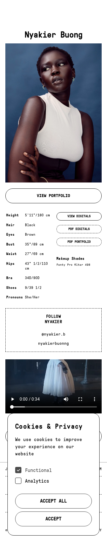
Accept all (53, 500)
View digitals (79, 216)
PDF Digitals (79, 229)
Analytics (37, 481)
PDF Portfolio (79, 241)
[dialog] (53, 474)
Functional (38, 470)
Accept (53, 518)
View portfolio (53, 195)
